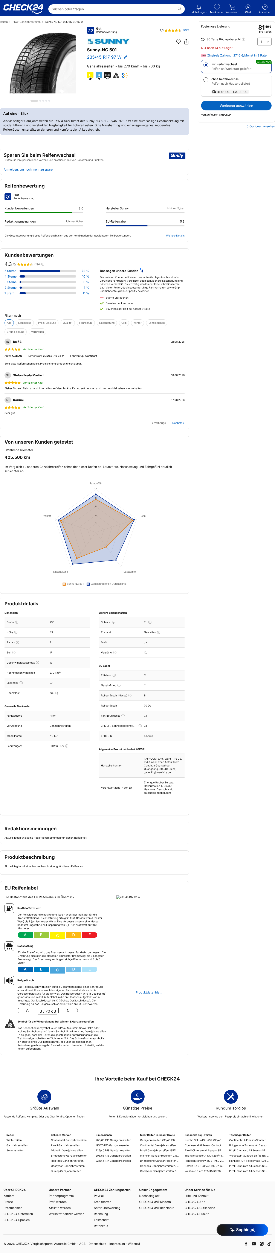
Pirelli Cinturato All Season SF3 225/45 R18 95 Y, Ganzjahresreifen (249, 1166)
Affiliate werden (60, 1208)
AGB (82, 1243)
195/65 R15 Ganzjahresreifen (113, 1145)
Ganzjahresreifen (17, 1145)
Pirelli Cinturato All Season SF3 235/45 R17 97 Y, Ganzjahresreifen (204, 1150)
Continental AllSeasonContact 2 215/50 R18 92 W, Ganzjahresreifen (249, 1140)
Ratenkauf (101, 1226)
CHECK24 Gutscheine (200, 1208)
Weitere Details (175, 235)
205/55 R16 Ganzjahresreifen (113, 1155)
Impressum (117, 1243)
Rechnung (101, 1214)
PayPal (99, 1196)
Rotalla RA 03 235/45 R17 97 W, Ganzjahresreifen (204, 1166)
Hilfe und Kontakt (197, 1196)
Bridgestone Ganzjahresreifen (69, 1155)
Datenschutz (97, 1243)
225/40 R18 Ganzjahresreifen (113, 1150)
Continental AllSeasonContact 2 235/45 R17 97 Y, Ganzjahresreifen (204, 1145)
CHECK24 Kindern (155, 1202)
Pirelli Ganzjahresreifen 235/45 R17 (159, 1150)
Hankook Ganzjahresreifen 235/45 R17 (159, 1166)
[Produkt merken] (178, 41)
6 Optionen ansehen (261, 126)
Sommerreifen (15, 1150)
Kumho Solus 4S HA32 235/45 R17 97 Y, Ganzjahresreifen (204, 1140)
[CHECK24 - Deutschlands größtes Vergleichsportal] (23, 9)
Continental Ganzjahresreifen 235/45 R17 (159, 1145)
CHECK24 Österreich (18, 1214)
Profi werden (58, 1202)
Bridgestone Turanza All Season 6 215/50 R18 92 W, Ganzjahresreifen (249, 1145)
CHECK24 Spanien (16, 1220)
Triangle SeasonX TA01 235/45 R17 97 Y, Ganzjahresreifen (204, 1155)
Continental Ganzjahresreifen (69, 1140)
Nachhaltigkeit (149, 1196)
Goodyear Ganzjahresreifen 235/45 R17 (159, 1171)
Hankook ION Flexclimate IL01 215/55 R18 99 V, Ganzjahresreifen (249, 1160)
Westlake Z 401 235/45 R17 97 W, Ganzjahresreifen (204, 1171)
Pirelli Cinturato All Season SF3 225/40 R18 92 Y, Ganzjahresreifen (249, 1150)
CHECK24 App (195, 1202)
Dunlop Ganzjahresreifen (66, 1171)
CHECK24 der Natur (156, 1208)
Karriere (8, 1196)
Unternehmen (12, 1208)
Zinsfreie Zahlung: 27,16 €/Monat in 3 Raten (237, 55)
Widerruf (134, 1243)
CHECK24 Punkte (197, 1214)
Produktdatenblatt (149, 992)
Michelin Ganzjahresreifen (67, 1150)
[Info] (16, 622)
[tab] (34, 101)
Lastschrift (101, 1220)
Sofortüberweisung (107, 1208)
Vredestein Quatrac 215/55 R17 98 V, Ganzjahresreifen (249, 1155)
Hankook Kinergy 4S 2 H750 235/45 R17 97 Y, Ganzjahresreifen (204, 1160)
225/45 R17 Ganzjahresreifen (113, 1160)
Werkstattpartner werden (66, 1214)
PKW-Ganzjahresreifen (26, 21)
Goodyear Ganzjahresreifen (68, 1166)
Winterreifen (14, 1140)
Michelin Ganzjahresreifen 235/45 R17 (159, 1155)
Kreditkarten (102, 1202)
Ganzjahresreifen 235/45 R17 (157, 1140)
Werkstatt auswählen (236, 106)
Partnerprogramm (61, 1196)
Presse (8, 1202)
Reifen (4, 21)
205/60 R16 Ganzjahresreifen (113, 1140)
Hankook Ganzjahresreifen (67, 1160)
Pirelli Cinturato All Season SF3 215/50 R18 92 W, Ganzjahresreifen (249, 1171)
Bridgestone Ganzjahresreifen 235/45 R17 (159, 1160)
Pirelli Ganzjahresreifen (65, 1145)
